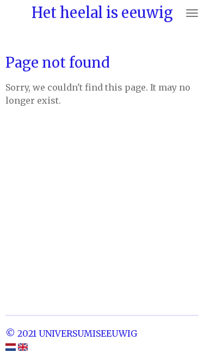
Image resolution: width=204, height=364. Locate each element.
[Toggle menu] (192, 13)
